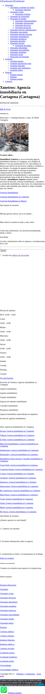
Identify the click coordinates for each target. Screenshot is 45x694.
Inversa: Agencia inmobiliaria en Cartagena (17, 431)
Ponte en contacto (7, 558)
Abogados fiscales (17, 43)
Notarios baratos (16, 79)
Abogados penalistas (18, 52)
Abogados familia (7, 619)
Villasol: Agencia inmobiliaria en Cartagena (17, 435)
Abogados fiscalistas (23, 46)
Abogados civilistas (22, 14)
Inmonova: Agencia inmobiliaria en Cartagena (18, 482)
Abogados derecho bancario (21, 34)
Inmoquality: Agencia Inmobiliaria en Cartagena (19, 454)
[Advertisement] (22, 280)
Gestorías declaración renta (20, 63)
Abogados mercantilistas (19, 50)
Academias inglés (7, 661)
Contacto (8, 81)
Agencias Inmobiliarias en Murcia (13, 201)
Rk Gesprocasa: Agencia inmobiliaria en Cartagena (20, 491)
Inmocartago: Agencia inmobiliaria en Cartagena (19, 486)
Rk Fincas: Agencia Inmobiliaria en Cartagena (18, 512)
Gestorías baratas (16, 61)
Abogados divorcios (23, 25)
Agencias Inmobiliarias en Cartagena (14, 197)
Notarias (8, 72)
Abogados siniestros (23, 10)
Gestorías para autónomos (20, 68)
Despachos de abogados (19, 57)
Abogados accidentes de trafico (22, 7)
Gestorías (8, 59)
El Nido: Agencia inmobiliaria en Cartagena (17, 440)
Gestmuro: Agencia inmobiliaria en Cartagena (18, 478)
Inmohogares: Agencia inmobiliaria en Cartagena (19, 450)
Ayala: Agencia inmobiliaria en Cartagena (16, 499)
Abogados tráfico (7, 623)
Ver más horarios (6, 378)
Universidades (5, 665)
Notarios (13, 77)
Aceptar (41, 685)
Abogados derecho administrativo (23, 30)
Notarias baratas (16, 75)
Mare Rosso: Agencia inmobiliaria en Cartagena (19, 495)
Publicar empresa (15, 693)
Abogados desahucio (18, 39)
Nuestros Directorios (8, 585)
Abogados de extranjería (19, 16)
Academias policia (7, 653)
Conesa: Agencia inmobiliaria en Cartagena (17, 474)
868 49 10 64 (5, 109)
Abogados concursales (19, 32)
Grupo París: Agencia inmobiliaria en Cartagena (19, 465)
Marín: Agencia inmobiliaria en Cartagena (16, 507)
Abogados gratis (16, 54)
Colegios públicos (7, 632)
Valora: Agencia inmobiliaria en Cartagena (16, 503)
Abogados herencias (23, 28)
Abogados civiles (17, 12)
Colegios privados (7, 648)
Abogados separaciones (24, 23)
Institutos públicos (7, 644)
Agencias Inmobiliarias (9, 193)
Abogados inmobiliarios (19, 37)
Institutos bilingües (7, 640)
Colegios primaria (7, 636)
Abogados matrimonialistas (25, 21)
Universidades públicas (9, 670)
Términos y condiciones (25, 674)
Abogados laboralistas (18, 48)
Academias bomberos (8, 657)
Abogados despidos (18, 41)
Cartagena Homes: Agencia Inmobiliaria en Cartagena (21, 469)
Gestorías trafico (16, 70)
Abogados (9, 5)
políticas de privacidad (20, 255)
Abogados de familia (18, 19)
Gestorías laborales (17, 66)
